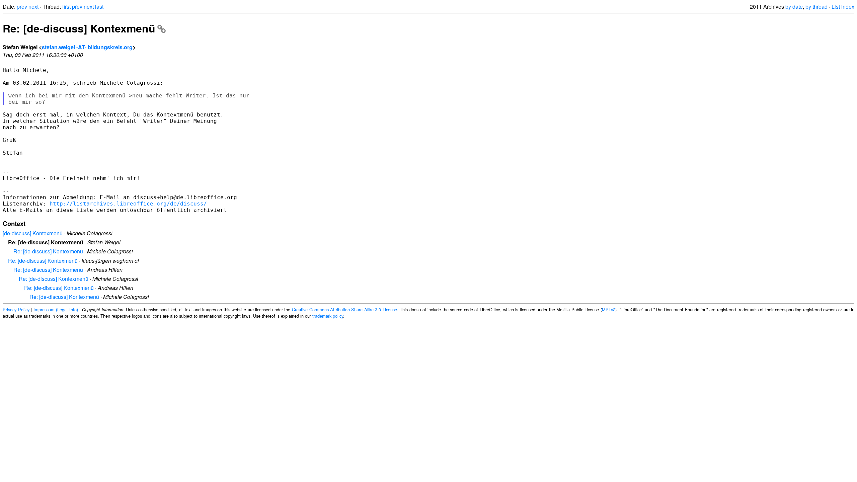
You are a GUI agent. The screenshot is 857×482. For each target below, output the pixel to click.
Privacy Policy (16, 309)
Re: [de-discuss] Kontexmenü (79, 28)
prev (22, 6)
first (66, 6)
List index (843, 6)
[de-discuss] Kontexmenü (33, 233)
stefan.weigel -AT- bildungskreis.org (87, 47)
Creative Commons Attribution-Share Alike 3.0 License (344, 309)
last (99, 6)
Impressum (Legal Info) (55, 309)
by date (794, 6)
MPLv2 (608, 309)
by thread (816, 6)
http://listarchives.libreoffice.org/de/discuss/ (128, 203)
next (33, 6)
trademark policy (327, 316)
